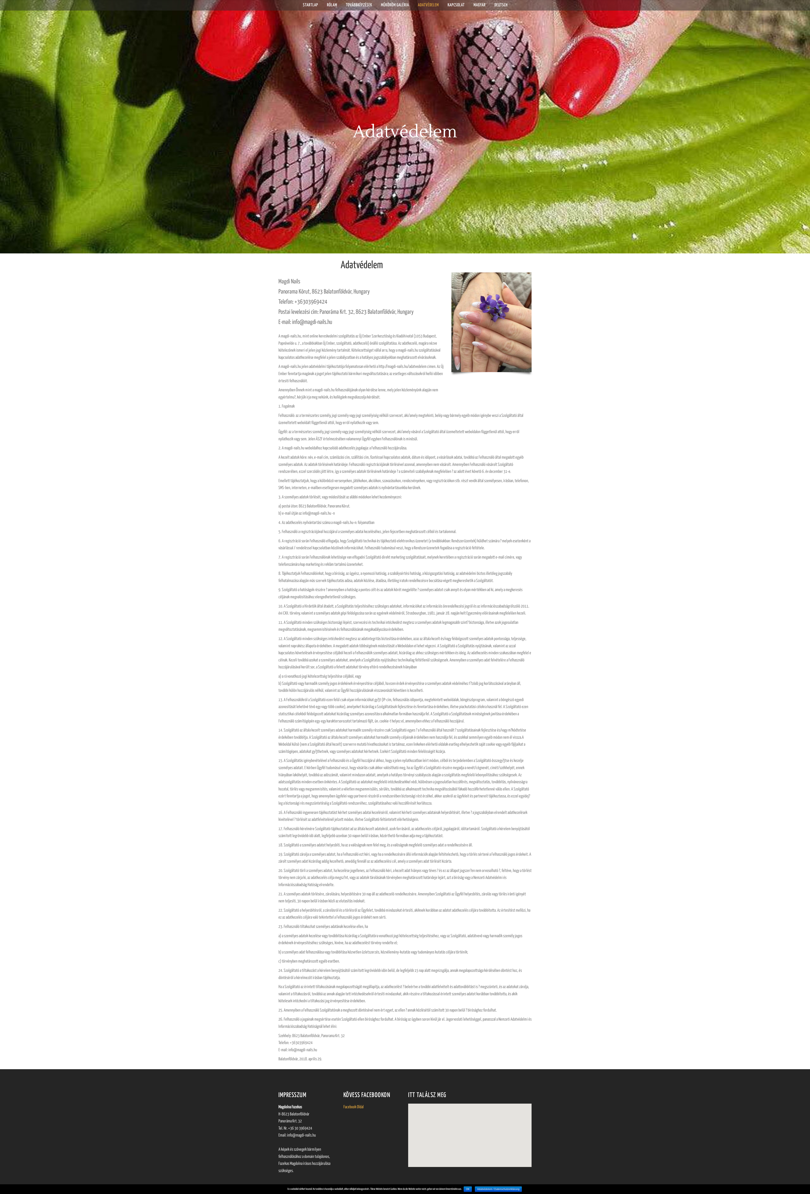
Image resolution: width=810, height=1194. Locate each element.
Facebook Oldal (353, 1107)
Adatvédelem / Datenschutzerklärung (498, 1189)
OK (468, 1189)
